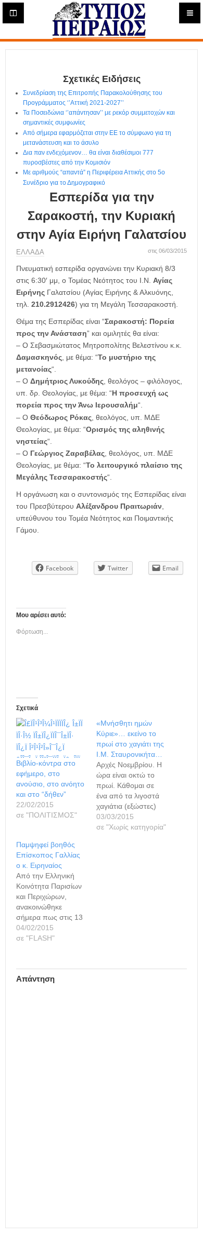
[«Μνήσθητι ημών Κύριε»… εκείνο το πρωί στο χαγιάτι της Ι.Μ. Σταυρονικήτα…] (136, 775)
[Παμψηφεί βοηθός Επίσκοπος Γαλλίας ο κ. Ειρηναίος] (56, 891)
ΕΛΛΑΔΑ (30, 252)
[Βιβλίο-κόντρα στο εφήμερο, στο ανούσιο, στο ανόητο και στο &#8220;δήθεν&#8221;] (51, 738)
